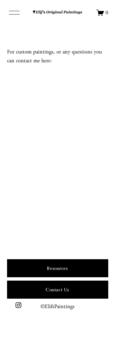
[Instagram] (18, 305)
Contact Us (57, 290)
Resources (57, 268)
